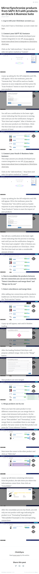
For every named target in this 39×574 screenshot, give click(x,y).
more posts (16, 555)
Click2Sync (19, 552)
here (33, 21)
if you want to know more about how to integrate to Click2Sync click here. (19, 41)
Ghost (36, 572)
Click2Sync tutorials (6, 572)
